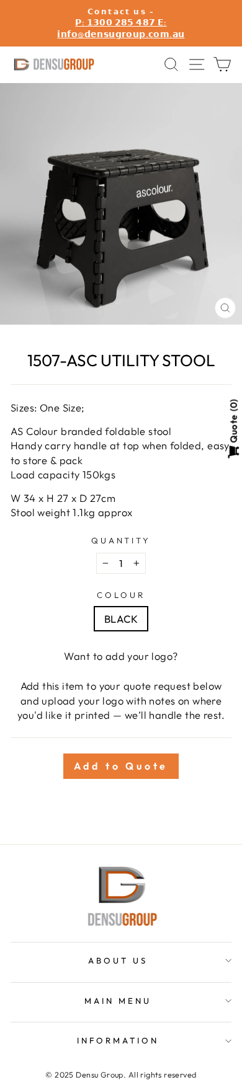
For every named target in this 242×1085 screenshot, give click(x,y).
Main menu (117, 1001)
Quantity (121, 540)
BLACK (121, 618)
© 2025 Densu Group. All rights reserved (120, 1074)
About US (118, 960)
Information (118, 1040)
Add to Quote (121, 766)
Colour (121, 595)
